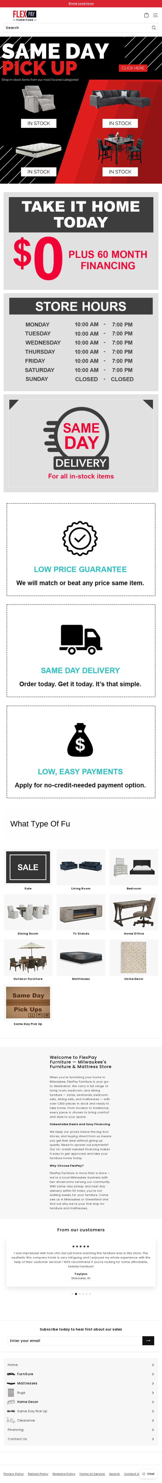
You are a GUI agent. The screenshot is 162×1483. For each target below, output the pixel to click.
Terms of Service (92, 1474)
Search (114, 1474)
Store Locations (81, 3)
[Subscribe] (148, 1340)
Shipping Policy (64, 1474)
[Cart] (146, 15)
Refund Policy (38, 1474)
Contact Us (132, 1474)
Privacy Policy (14, 1474)
